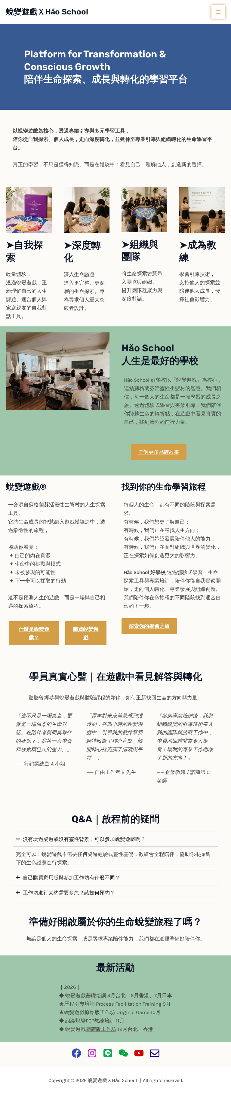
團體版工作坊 (101, 1029)
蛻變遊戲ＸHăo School (47, 12)
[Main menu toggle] (218, 12)
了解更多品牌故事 (158, 452)
